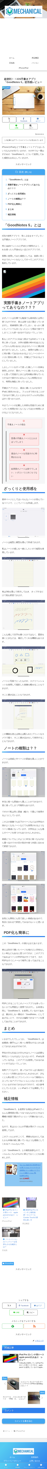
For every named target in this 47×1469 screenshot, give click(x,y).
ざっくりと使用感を (17, 194)
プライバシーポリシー (12, 1461)
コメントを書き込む (24, 1421)
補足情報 (12, 214)
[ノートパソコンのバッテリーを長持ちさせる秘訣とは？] (11, 1232)
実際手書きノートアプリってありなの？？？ (24, 186)
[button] (31, 126)
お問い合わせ (34, 1461)
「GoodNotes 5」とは (18, 180)
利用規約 (34, 1457)
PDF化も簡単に (15, 204)
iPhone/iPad (9, 1263)
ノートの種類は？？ (17, 199)
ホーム (12, 1457)
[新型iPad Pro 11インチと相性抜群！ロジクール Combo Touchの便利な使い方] (31, 1202)
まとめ (11, 209)
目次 (21, 172)
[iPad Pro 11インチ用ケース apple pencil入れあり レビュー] (11, 1202)
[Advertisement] (23, 37)
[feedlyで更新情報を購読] (12, 1326)
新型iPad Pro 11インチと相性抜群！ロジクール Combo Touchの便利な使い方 (30, 1215)
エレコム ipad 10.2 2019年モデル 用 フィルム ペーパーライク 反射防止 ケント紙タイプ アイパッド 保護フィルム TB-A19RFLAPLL (30, 1170)
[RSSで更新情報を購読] (34, 1326)
